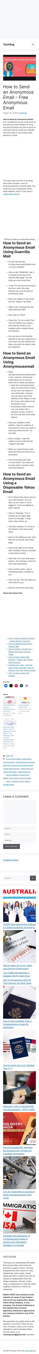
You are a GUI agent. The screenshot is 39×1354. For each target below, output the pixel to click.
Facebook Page (10, 860)
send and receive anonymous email (18, 765)
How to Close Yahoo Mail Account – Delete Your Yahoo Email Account (20, 660)
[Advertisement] (19, 19)
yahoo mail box (26, 769)
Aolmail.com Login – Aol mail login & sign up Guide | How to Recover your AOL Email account (22, 667)
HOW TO (9, 756)
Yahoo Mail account (11, 194)
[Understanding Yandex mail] (25, 700)
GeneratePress (30, 1351)
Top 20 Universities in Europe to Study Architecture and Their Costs (19, 1194)
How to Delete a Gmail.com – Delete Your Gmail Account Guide (20, 651)
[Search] (33, 878)
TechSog (8, 44)
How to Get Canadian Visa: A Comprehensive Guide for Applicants (17, 1024)
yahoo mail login (10, 772)
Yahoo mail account (11, 769)
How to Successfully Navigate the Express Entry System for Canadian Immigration (18, 1150)
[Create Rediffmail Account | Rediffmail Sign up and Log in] (9, 700)
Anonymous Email (13, 759)
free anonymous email (25, 762)
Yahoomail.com (24, 772)
